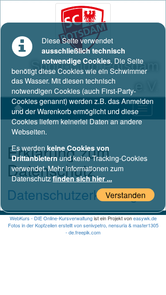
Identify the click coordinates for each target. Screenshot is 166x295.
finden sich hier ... (82, 178)
